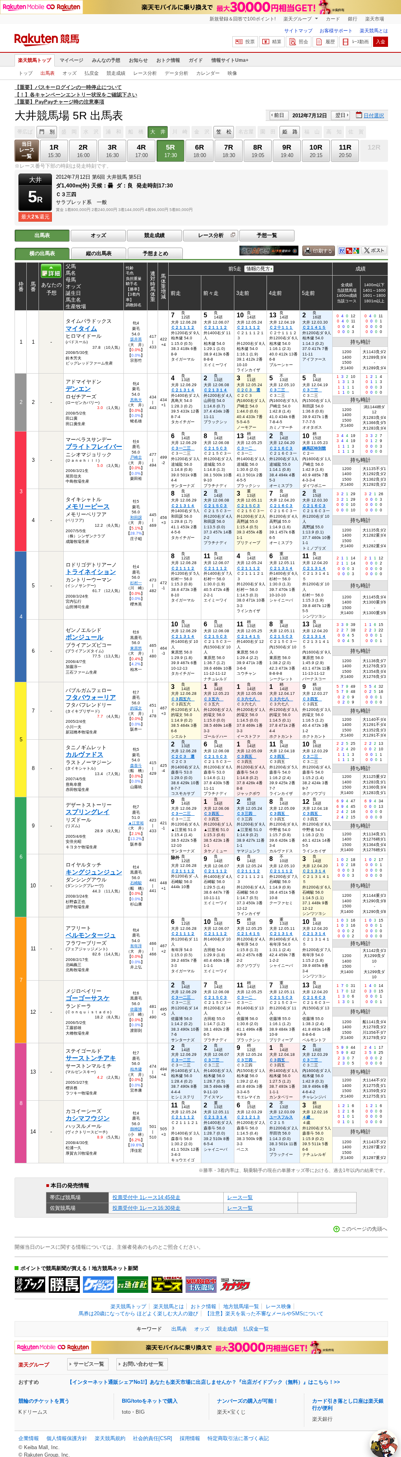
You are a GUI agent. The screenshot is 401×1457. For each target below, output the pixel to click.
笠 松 (224, 132)
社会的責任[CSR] (152, 1438)
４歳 (308, 1117)
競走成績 (116, 73)
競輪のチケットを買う (44, 1401)
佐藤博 (136, 1009)
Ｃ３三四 (246, 813)
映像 (232, 73)
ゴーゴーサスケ (88, 998)
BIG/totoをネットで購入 (150, 1401)
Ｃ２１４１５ (314, 327)
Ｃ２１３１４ (183, 390)
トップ (25, 73)
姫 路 (290, 132)
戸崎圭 (136, 457)
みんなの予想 (106, 60)
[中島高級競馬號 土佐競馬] (201, 1284)
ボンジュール (84, 637)
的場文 (136, 708)
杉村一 (136, 583)
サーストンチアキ (91, 1058)
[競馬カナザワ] (235, 1284)
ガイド (196, 60)
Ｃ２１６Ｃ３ (281, 448)
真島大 (136, 400)
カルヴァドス (84, 754)
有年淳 (136, 946)
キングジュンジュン (94, 872)
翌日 (340, 115)
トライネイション (91, 571)
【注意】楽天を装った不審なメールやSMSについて (264, 1313)
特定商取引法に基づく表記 (238, 1438)
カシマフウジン (88, 1118)
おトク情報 (168, 60)
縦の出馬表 (99, 253)
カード (333, 19)
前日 (279, 115)
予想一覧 (267, 235)
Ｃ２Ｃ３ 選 (248, 390)
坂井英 (136, 339)
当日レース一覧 (27, 150)
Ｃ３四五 (312, 699)
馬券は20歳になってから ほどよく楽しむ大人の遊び (138, 1313)
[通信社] (132, 1284)
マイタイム (81, 328)
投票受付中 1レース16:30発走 (146, 1208)
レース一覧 (240, 1197)
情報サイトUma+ (230, 60)
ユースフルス (281, 1117)
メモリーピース (88, 506)
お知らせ (138, 60)
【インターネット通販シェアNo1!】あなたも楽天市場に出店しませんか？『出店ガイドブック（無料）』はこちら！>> (203, 1382)
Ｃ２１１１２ (183, 327)
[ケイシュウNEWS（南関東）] (98, 1284)
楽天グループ (298, 19)
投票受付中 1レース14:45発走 (146, 1197)
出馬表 (47, 73)
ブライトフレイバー (94, 446)
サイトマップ (298, 30)
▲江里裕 (136, 823)
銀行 (352, 19)
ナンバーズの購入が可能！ (247, 1401)
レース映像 (278, 1306)
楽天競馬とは (374, 30)
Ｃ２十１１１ (281, 327)
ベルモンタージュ (91, 935)
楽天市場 (374, 19)
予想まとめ (155, 253)
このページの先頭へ (364, 1229)
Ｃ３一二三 (183, 448)
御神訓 (136, 1129)
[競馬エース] (166, 1284)
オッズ (70, 73)
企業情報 (28, 1438)
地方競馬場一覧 (241, 1306)
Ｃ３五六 (213, 699)
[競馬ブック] (30, 1284)
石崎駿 (136, 883)
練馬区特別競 (314, 448)
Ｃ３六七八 (248, 699)
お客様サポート (336, 30)
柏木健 (136, 1069)
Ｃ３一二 (246, 448)
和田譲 (136, 517)
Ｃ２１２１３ (248, 1117)
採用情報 (190, 1438)
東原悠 (136, 648)
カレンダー (208, 73)
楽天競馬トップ (34, 60)
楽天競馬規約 (110, 1438)
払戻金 (92, 73)
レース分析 (145, 73)
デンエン (78, 388)
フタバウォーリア (91, 697)
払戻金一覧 (256, 1329)
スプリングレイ (88, 812)
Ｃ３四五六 (183, 699)
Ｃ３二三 (279, 390)
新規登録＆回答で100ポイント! (243, 19)
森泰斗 (136, 765)
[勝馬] (64, 1284)
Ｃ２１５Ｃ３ (215, 448)
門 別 (47, 132)
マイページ (71, 60)
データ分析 (176, 73)
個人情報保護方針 (66, 1438)
